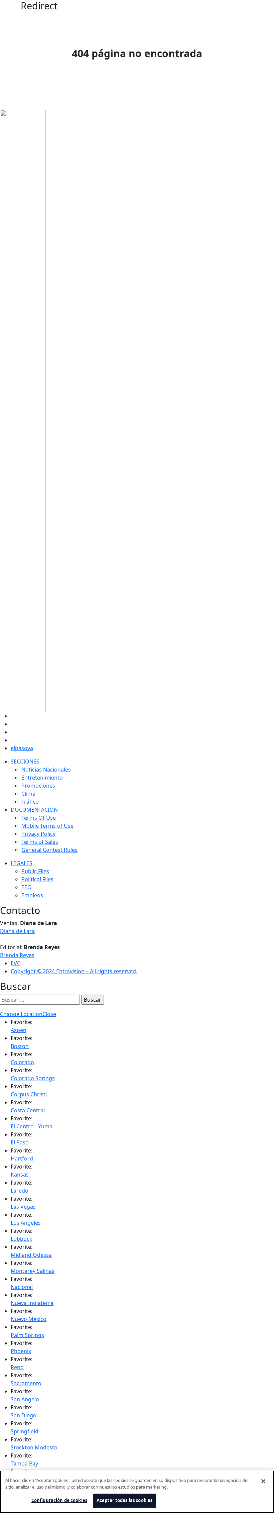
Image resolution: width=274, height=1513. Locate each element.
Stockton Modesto (34, 1447)
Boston (20, 1046)
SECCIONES (25, 761)
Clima (28, 793)
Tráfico (30, 801)
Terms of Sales (39, 841)
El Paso (20, 1142)
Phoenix (21, 1351)
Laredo (19, 1190)
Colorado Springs (33, 1078)
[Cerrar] (263, 1481)
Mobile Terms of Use (47, 825)
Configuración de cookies (59, 1500)
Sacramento (26, 1383)
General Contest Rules (49, 849)
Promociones (38, 785)
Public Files (35, 871)
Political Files (37, 879)
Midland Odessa (31, 1254)
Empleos (32, 895)
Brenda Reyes (17, 955)
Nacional (22, 1287)
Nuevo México (28, 1319)
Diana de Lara (17, 931)
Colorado (22, 1062)
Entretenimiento (42, 777)
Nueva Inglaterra (32, 1303)
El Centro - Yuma (31, 1126)
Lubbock (21, 1238)
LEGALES (21, 863)
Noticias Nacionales (46, 769)
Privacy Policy (38, 833)
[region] (137, 1492)
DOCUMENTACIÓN (34, 809)
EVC (15, 963)
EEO (26, 887)
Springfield (24, 1431)
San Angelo (25, 1399)
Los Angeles (26, 1222)
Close (49, 1014)
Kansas (20, 1174)
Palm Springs (27, 1335)
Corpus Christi (29, 1094)
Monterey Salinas (32, 1271)
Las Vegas (23, 1206)
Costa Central (28, 1110)
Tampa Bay (24, 1463)
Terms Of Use (38, 817)
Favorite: (21, 1022)
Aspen (18, 1030)
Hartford (22, 1158)
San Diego (23, 1415)
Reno (17, 1367)
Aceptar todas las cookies (124, 1500)
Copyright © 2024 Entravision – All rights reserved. (74, 971)
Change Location (21, 1014)
